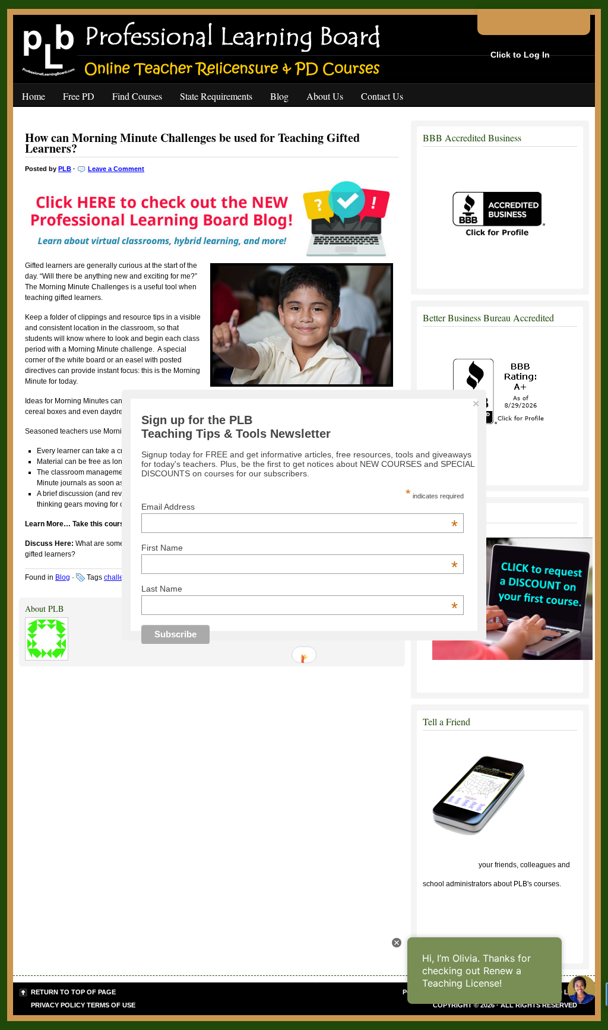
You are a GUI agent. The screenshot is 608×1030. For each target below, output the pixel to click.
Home (33, 96)
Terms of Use (111, 1005)
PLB (64, 168)
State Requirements (216, 96)
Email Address (299, 507)
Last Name (299, 588)
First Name (299, 548)
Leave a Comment (116, 168)
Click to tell (449, 865)
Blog (279, 96)
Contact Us (382, 96)
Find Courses (137, 96)
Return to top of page (73, 992)
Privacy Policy (58, 1005)
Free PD (78, 96)
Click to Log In (520, 54)
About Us (324, 96)
